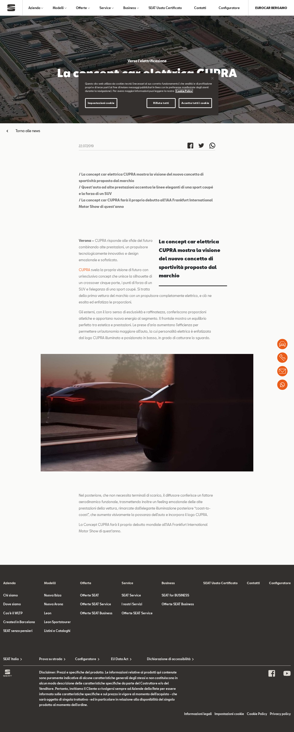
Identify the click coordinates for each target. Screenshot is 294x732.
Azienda (34, 8)
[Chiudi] (212, 78)
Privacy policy (280, 714)
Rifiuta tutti (161, 103)
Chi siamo (10, 595)
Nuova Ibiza (52, 595)
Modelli (58, 8)
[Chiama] (282, 357)
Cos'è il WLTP (13, 613)
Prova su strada (50, 659)
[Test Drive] (282, 344)
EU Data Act (119, 659)
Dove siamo (12, 604)
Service (105, 8)
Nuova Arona (53, 604)
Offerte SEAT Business (96, 613)
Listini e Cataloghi (57, 631)
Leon (47, 613)
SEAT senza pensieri (17, 631)
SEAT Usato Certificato (165, 8)
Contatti (200, 8)
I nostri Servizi (132, 604)
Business (129, 8)
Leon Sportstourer (57, 622)
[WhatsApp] (282, 385)
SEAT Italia (11, 659)
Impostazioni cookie (101, 103)
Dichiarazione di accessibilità (165, 659)
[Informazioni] (282, 371)
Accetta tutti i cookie (195, 103)
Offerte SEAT (89, 595)
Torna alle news (27, 131)
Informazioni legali (198, 714)
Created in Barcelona (19, 622)
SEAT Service (131, 595)
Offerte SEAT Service (95, 604)
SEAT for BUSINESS (175, 595)
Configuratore (229, 8)
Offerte (81, 8)
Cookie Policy (257, 714)
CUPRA (84, 270)
